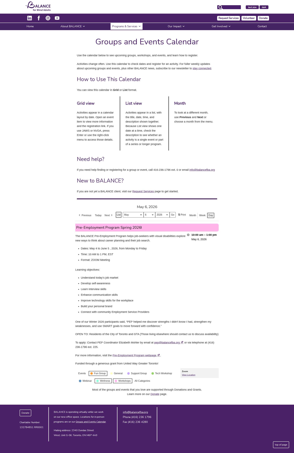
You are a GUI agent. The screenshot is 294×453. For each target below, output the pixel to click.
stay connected (202, 68)
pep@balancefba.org (169, 342)
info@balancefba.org (202, 169)
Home (30, 26)
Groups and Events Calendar (91, 421)
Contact (262, 26)
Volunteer (249, 18)
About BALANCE (71, 26)
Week (202, 215)
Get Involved (219, 26)
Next (107, 215)
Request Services (229, 18)
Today (98, 215)
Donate (263, 18)
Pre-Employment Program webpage (136, 355)
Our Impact (174, 26)
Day (211, 215)
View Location (188, 375)
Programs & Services (124, 26)
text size (252, 7)
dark (265, 7)
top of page (281, 444)
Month (192, 215)
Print (182, 215)
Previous (86, 215)
